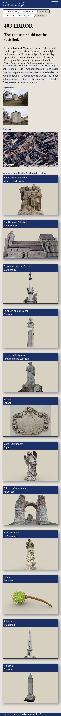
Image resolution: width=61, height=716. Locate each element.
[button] (30, 147)
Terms (55, 166)
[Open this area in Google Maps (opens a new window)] (9, 165)
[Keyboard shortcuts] (21, 166)
